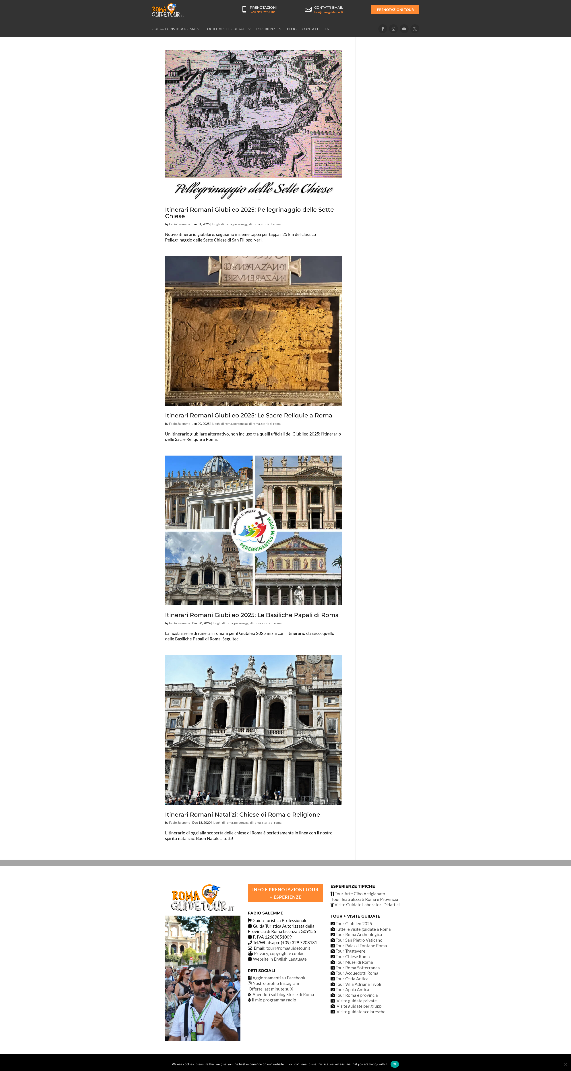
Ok (395, 1064)
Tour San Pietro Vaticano (359, 940)
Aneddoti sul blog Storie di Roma (283, 994)
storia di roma (271, 224)
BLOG (292, 29)
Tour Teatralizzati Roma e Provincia (364, 899)
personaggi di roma (246, 224)
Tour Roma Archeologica (358, 934)
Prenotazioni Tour (395, 9)
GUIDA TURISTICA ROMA (174, 29)
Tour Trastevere (350, 950)
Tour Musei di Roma (354, 962)
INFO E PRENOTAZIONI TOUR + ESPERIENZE (285, 893)
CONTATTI (311, 29)
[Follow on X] (414, 28)
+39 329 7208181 (263, 12)
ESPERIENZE (267, 29)
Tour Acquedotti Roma (357, 973)
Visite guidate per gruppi (360, 1006)
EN (327, 29)
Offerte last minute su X (271, 988)
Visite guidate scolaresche (361, 1011)
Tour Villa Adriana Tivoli (358, 984)
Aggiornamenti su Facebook (278, 977)
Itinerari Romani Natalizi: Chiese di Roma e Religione (242, 814)
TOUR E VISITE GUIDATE (226, 29)
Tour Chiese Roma (353, 956)
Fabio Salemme (179, 224)
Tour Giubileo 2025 (353, 923)
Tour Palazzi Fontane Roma (361, 945)
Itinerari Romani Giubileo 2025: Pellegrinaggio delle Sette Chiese (249, 213)
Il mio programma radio (273, 999)
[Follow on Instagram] (393, 28)
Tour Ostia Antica (352, 978)
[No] (565, 1064)
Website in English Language (280, 959)
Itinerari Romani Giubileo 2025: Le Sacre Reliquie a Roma (248, 415)
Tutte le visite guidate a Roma (363, 929)
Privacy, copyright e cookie (279, 953)
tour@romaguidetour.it (328, 12)
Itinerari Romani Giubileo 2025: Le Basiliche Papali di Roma (252, 615)
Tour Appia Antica (352, 989)
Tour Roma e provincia (357, 995)
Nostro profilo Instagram (275, 983)
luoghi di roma (222, 224)
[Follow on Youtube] (404, 28)
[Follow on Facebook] (382, 28)
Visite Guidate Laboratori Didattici (367, 904)
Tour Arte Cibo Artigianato (359, 893)
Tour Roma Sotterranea (358, 967)
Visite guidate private (357, 1000)
